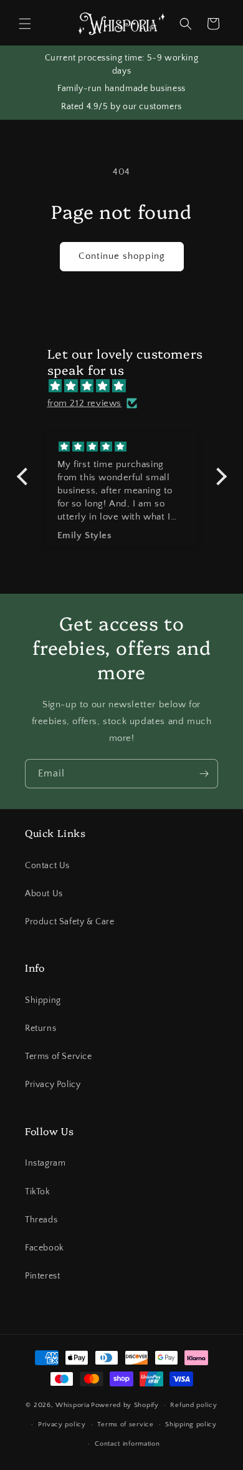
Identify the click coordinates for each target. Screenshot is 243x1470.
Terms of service (125, 1424)
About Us (44, 894)
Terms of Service (58, 1056)
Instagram (45, 1163)
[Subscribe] (203, 773)
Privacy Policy (52, 1085)
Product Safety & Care (70, 922)
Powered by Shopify (125, 1405)
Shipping (43, 1000)
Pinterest (42, 1276)
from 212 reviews (84, 403)
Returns (40, 1028)
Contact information (127, 1444)
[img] (128, 386)
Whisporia (72, 1405)
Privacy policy (62, 1424)
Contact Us (47, 866)
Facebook (44, 1248)
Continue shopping (122, 256)
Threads (41, 1220)
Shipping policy (191, 1424)
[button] (25, 23)
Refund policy (193, 1405)
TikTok (37, 1192)
